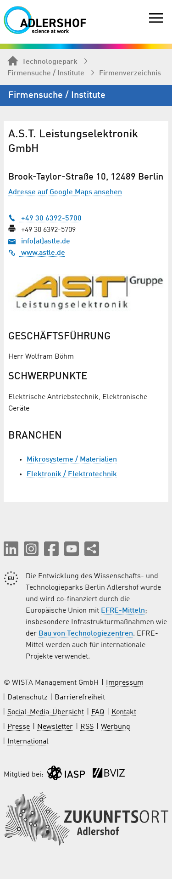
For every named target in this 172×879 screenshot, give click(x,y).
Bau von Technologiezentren (86, 633)
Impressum (125, 683)
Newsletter (55, 727)
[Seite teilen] (92, 549)
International (28, 741)
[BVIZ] (109, 775)
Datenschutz (27, 697)
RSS (87, 727)
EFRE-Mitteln (123, 610)
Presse (18, 727)
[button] (11, 549)
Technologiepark (50, 62)
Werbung (115, 727)
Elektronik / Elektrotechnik (72, 474)
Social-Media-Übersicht (45, 712)
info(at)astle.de (45, 241)
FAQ (97, 712)
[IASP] (66, 775)
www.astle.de (42, 253)
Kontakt (123, 712)
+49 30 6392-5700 (50, 218)
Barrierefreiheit (80, 697)
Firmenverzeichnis (130, 73)
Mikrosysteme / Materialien (72, 459)
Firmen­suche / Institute (45, 73)
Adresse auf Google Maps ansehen (65, 192)
